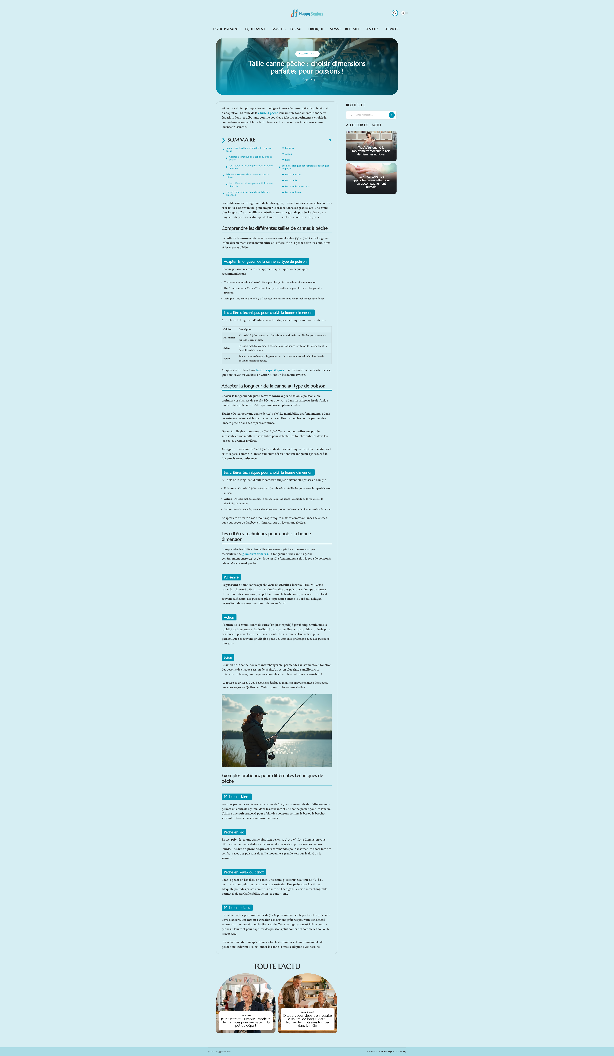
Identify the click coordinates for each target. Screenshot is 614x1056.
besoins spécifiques (270, 370)
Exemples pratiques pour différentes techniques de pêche (305, 167)
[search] (395, 13)
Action (288, 153)
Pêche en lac (291, 180)
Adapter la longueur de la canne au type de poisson (250, 158)
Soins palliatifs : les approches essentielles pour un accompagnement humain (371, 182)
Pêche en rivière (293, 174)
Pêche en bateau (293, 192)
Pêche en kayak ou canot (297, 186)
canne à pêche (268, 113)
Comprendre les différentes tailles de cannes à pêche (248, 149)
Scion (287, 159)
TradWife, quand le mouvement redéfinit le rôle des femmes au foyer (371, 151)
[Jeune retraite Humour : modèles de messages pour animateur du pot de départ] (246, 1003)
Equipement (307, 53)
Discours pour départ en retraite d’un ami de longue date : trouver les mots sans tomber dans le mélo (307, 1020)
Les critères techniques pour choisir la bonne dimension (251, 167)
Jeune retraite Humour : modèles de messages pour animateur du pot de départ (245, 1022)
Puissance (290, 148)
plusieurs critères (255, 554)
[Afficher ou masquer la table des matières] (293, 140)
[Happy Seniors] (307, 13)
